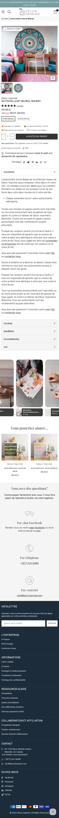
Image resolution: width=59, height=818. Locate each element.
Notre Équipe (7, 644)
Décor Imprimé (9, 98)
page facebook (37, 527)
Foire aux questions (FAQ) (12, 711)
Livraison (8, 323)
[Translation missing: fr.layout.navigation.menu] (3, 12)
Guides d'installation (10, 702)
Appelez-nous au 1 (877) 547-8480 (33, 143)
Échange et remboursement (13, 671)
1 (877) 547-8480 (29, 563)
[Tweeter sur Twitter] (28, 162)
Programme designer (10, 725)
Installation (9, 331)
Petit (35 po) (8, 119)
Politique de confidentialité (13, 680)
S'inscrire (52, 623)
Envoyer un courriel (12, 148)
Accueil (4, 19)
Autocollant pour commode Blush (44, 468)
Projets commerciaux (10, 729)
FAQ (26, 148)
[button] (9, 106)
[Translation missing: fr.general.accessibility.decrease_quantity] (4, 136)
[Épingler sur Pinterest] (33, 162)
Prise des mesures (9, 698)
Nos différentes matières (12, 707)
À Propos (5, 639)
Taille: (13, 113)
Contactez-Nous (8, 648)
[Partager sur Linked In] (37, 162)
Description (9, 171)
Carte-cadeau (7, 662)
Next (55, 54)
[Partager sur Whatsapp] (41, 162)
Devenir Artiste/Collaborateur (14, 734)
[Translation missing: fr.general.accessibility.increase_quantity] (12, 136)
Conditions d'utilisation (11, 675)
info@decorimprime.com (29, 595)
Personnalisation (11, 339)
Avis (6, 346)
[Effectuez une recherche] (9, 12)
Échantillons (6, 693)
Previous (3, 54)
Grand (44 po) (23, 119)
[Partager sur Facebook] (24, 162)
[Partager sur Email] (45, 162)
